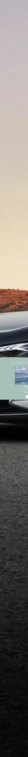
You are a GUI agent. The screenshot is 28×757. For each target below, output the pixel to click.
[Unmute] (19, 382)
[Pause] (17, 382)
